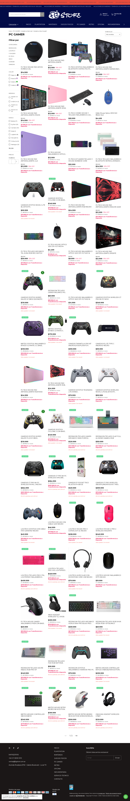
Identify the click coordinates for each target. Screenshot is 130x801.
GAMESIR (12, 61)
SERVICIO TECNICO (61, 775)
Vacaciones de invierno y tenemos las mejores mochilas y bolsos (54, 6)
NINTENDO (53, 24)
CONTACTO (58, 779)
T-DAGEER (12, 53)
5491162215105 (14, 755)
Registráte (106, 15)
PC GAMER (81, 24)
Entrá (105, 13)
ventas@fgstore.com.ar (17, 761)
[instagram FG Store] (9, 748)
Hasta (12, 158)
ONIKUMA (12, 64)
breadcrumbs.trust (26, 31)
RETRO (91, 24)
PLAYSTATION (40, 24)
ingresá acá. (101, 793)
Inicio (10, 31)
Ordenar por (108, 31)
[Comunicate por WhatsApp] (125, 796)
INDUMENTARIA (114, 24)
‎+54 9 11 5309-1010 (15, 758)
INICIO (28, 24)
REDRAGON (12, 48)
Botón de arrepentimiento (113, 793)
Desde (10, 158)
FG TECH (11, 56)
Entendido (26, 797)
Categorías (12, 24)
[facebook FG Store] (13, 748)
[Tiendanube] (77, 796)
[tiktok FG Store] (18, 748)
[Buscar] (42, 14)
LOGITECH (12, 50)
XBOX (10, 59)
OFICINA (101, 24)
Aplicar (16, 161)
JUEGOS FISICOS (67, 24)
